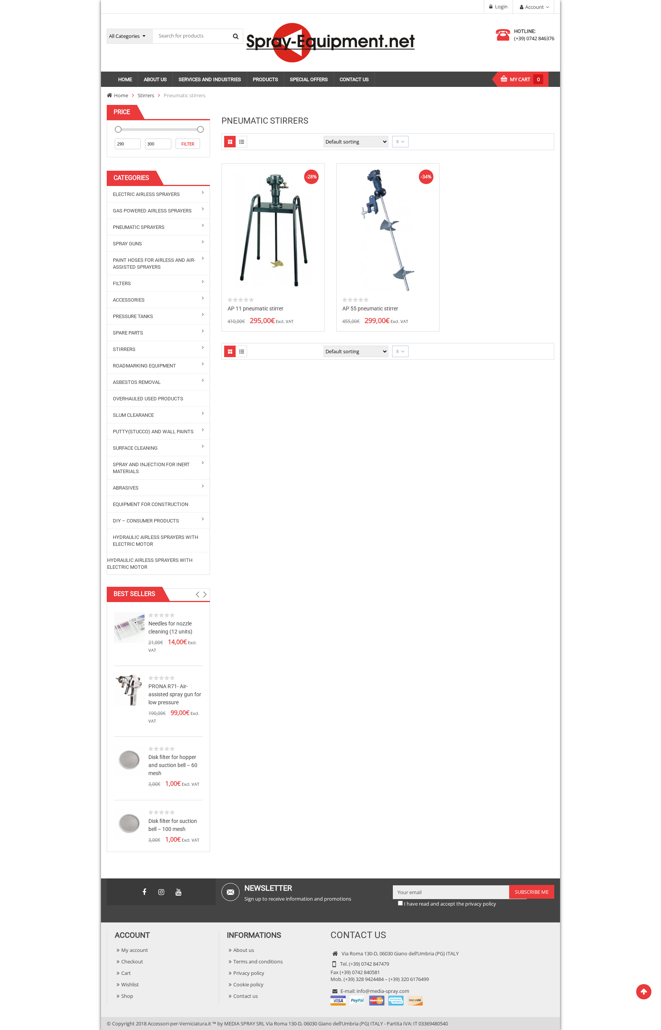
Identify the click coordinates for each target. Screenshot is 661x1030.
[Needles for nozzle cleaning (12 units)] (129, 626)
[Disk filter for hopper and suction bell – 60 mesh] (129, 760)
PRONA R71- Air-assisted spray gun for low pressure (174, 694)
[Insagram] (161, 892)
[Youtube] (179, 892)
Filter (187, 144)
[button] (197, 594)
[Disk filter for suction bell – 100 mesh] (129, 824)
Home (121, 95)
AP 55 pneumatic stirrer (370, 308)
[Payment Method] (376, 999)
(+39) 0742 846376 (534, 38)
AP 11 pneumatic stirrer (255, 308)
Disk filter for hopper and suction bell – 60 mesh (172, 765)
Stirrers (146, 95)
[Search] (235, 36)
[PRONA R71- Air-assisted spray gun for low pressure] (129, 689)
